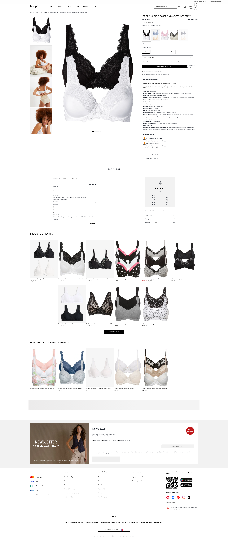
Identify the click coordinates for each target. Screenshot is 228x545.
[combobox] (165, 7)
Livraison (66, 481)
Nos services (67, 472)
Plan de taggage (102, 497)
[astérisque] (89, 185)
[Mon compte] (185, 6)
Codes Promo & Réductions (71, 493)
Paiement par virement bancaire (44, 495)
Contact (66, 501)
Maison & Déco (102, 489)
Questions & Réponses (70, 477)
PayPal (38, 490)
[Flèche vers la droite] (136, 74)
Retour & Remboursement (71, 489)
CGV (66, 523)
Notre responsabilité (137, 481)
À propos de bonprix (137, 477)
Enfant (100, 485)
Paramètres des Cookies (108, 523)
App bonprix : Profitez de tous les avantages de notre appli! (180, 472)
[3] (97, 131)
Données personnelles (131, 454)
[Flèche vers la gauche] (57, 74)
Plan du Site (134, 523)
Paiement (32, 472)
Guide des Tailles (68, 497)
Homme (100, 481)
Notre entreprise (136, 472)
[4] (98, 131)
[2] (95, 131)
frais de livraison (154, 25)
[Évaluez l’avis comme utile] (54, 188)
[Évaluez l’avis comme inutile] (54, 191)
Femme (100, 477)
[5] (100, 131)
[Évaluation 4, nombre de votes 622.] (191, 20)
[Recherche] (179, 6)
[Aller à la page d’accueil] (39, 6)
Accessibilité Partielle (76, 523)
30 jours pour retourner (215, 2)
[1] (93, 131)
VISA (37, 481)
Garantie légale (158, 523)
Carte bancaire (40, 486)
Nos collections (102, 472)
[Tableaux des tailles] (196, 57)
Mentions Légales (123, 523)
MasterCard (39, 477)
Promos (100, 493)
